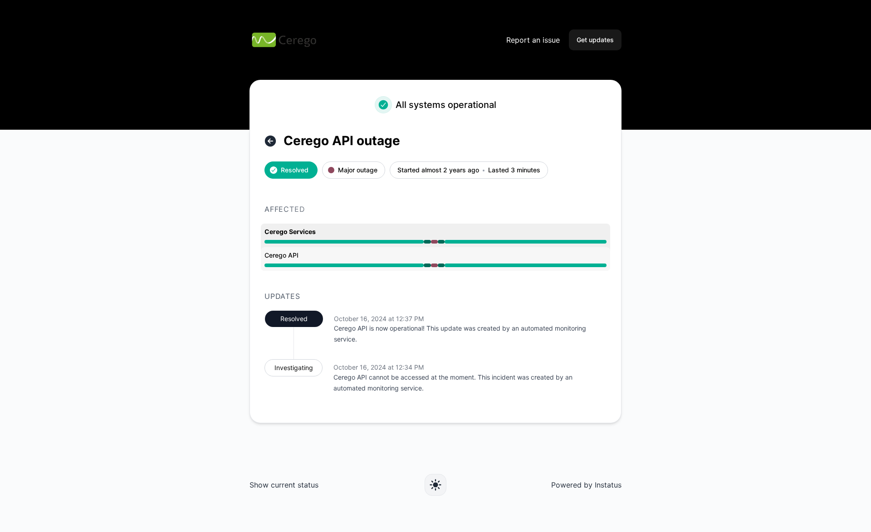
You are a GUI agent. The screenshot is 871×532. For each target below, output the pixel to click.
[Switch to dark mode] (435, 485)
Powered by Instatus (586, 484)
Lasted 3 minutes (514, 170)
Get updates (595, 40)
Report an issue (533, 39)
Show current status (284, 484)
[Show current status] (270, 141)
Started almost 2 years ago (438, 170)
